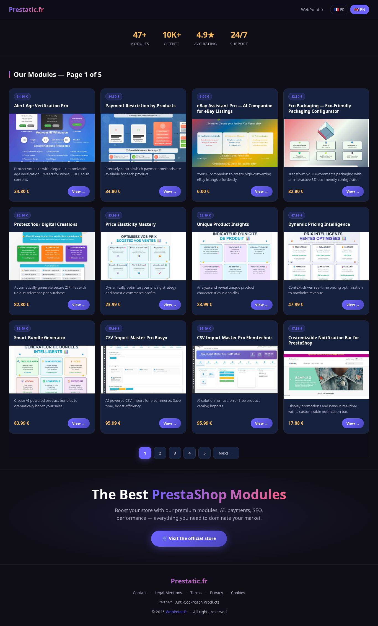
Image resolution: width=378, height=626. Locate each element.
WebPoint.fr (312, 9)
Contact (140, 592)
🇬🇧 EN (359, 9)
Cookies (238, 592)
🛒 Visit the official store (189, 538)
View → (78, 191)
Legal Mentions (168, 592)
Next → (226, 453)
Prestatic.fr (26, 9)
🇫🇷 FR (339, 9)
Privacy (216, 592)
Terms (196, 592)
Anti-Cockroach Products (197, 602)
